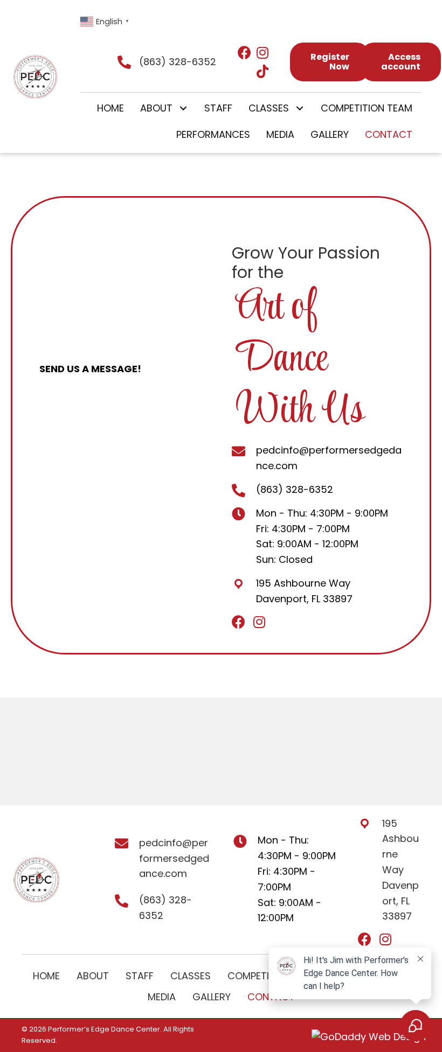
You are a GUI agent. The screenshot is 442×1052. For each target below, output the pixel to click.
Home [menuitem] (46, 976)
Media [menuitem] (162, 997)
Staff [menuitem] (140, 976)
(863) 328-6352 (177, 61)
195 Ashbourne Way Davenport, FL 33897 (400, 870)
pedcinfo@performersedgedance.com (174, 858)
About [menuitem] (93, 976)
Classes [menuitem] (190, 976)
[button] (183, 108)
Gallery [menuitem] (211, 997)
